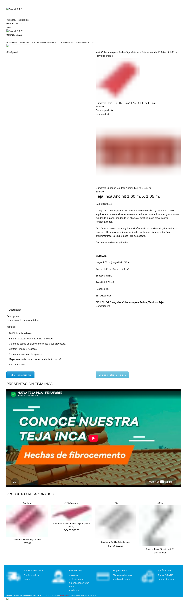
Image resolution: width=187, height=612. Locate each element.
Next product (102, 114)
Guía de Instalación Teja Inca (112, 375)
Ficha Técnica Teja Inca (20, 375)
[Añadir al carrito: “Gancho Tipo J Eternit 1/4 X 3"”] (178, 506)
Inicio (98, 52)
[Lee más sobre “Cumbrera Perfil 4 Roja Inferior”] (45, 506)
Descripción (15, 310)
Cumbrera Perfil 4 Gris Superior (115, 542)
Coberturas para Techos (113, 52)
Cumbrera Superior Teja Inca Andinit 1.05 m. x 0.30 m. (123, 188)
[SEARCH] (175, 14)
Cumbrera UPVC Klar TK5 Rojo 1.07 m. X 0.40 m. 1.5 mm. (126, 103)
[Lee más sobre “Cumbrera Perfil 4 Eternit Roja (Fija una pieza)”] (90, 506)
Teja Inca (136, 52)
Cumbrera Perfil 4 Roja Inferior (27, 539)
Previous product (104, 56)
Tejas (129, 52)
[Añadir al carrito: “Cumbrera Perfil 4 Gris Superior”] (134, 506)
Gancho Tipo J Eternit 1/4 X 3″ (160, 549)
